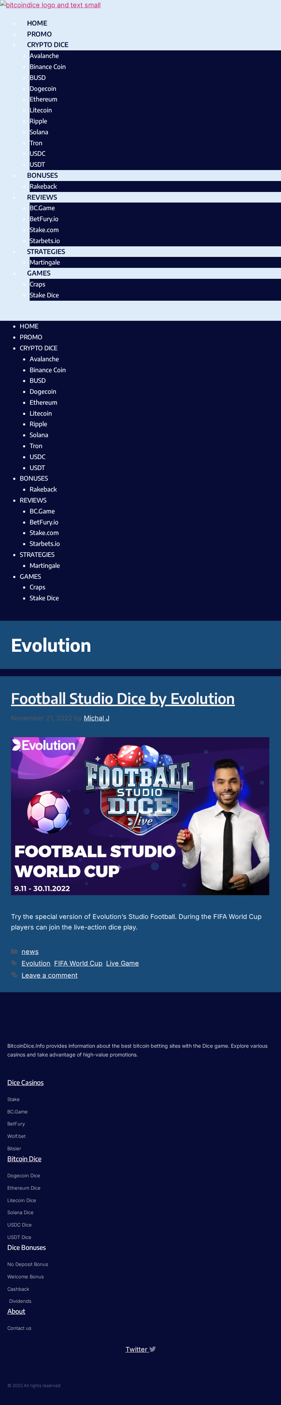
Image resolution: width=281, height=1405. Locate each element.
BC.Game (42, 208)
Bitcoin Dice (24, 1158)
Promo (39, 34)
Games (38, 273)
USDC (37, 153)
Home (37, 23)
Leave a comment (50, 975)
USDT (37, 164)
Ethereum (43, 99)
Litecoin (41, 110)
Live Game (122, 963)
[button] (140, 316)
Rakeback (43, 186)
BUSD (38, 77)
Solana (39, 132)
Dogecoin (43, 88)
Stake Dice (44, 295)
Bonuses (42, 175)
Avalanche (44, 55)
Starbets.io (45, 240)
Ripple (38, 121)
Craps (37, 284)
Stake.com (44, 230)
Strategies (46, 251)
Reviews (42, 197)
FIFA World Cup (78, 963)
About (16, 1311)
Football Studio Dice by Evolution (123, 698)
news (30, 951)
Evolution (36, 963)
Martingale (45, 262)
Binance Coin (48, 66)
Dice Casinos (25, 1082)
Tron (36, 143)
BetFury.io (44, 219)
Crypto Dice (47, 44)
